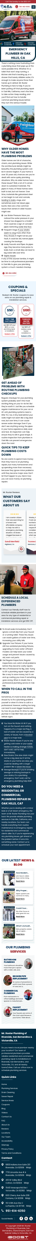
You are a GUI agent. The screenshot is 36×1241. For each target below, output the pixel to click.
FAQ (3, 1120)
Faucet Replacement (20, 1008)
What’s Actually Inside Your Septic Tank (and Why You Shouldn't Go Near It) (23, 926)
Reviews (5, 1128)
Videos (5, 1112)
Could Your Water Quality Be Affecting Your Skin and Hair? (24, 908)
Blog (3, 1108)
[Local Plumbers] (6, 6)
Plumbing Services (10, 1088)
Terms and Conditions (11, 1153)
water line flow (24, 227)
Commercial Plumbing (11, 992)
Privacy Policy (8, 1149)
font (21, 549)
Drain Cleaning (8, 1092)
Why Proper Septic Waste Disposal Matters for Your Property (23, 890)
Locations (6, 1133)
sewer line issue (24, 766)
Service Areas (8, 1100)
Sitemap (5, 1145)
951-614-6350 (11, 273)
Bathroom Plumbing (10, 961)
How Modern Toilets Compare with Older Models (23, 873)
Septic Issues (10, 255)
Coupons (6, 1104)
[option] (10, 321)
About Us (6, 1124)
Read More (20, 881)
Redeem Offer (10, 336)
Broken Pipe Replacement (20, 977)
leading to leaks (9, 200)
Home (4, 1084)
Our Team (6, 1137)
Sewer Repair (7, 1096)
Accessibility (7, 1141)
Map (28, 1167)
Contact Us (7, 1116)
